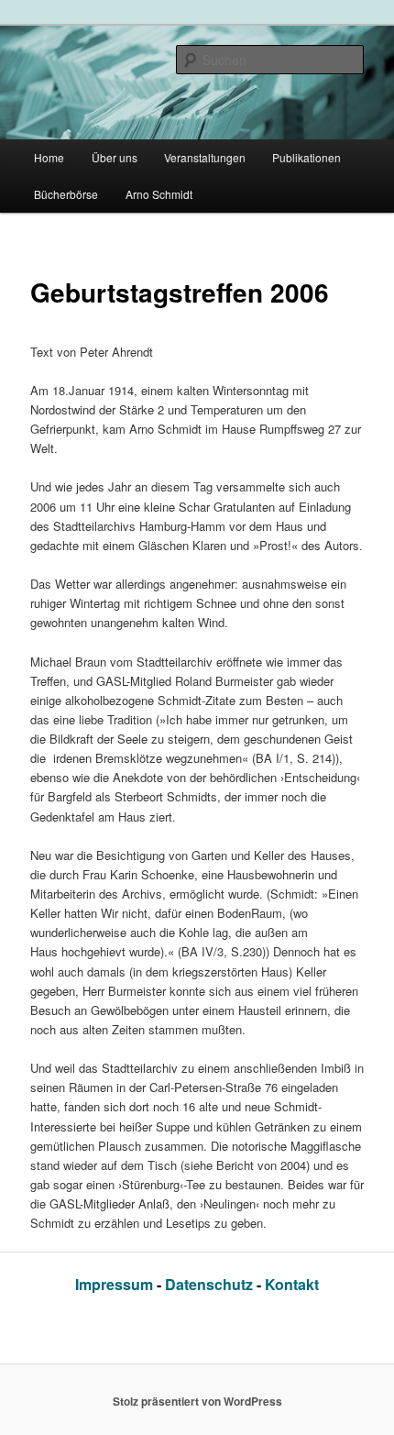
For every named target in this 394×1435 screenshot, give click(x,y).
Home (49, 157)
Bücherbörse (66, 194)
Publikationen (306, 157)
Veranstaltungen (205, 157)
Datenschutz (211, 1284)
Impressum (116, 1284)
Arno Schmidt (159, 194)
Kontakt (292, 1284)
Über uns (114, 157)
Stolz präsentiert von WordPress (197, 1401)
